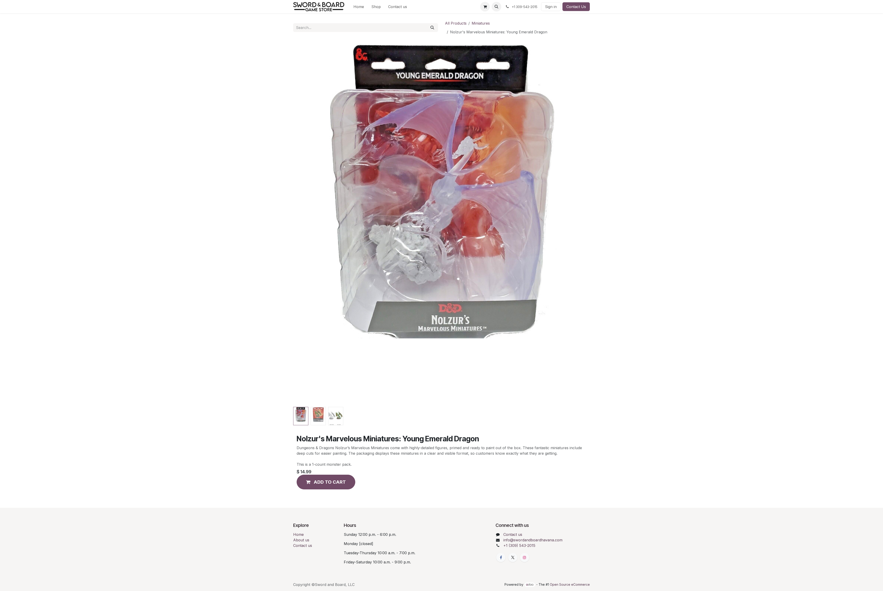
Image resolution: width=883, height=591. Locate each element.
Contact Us (576, 6)
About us (301, 540)
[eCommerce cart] (485, 6)
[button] (496, 6)
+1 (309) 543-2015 (519, 545)
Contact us (302, 545)
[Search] (432, 27)
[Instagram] (524, 557)
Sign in (551, 6)
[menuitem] (359, 6)
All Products (456, 23)
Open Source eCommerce (570, 584)
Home (298, 534)
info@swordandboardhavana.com (532, 540)
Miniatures (481, 23)
